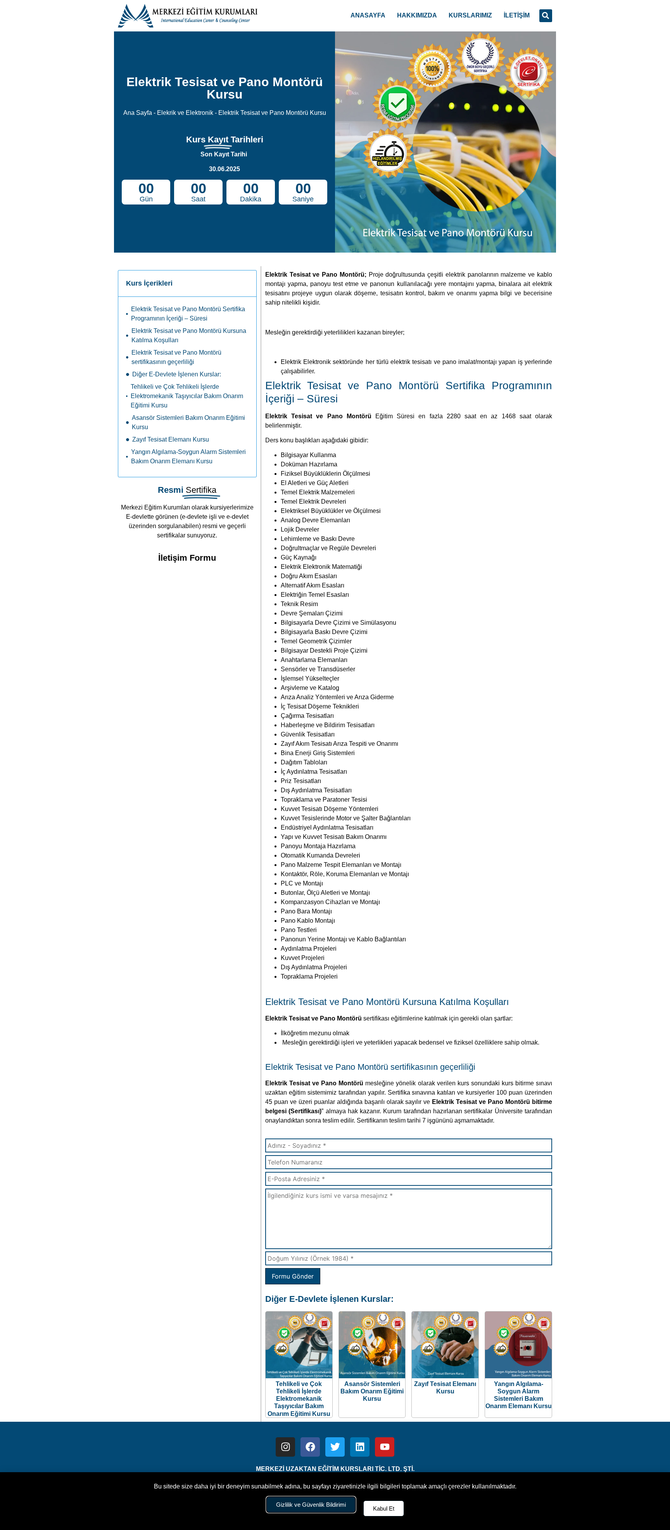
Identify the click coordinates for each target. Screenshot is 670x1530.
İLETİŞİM (517, 15)
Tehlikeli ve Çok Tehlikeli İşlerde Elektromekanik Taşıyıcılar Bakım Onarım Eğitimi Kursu (187, 396)
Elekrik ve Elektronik (185, 112)
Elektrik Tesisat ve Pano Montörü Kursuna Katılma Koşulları (188, 335)
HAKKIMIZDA (417, 15)
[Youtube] (384, 1447)
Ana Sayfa (137, 112)
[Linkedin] (360, 1447)
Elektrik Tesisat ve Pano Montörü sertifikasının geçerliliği (176, 357)
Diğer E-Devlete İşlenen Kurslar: (176, 374)
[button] (545, 15)
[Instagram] (285, 1447)
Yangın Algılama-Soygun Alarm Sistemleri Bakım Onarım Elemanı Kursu (188, 456)
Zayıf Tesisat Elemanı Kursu (170, 439)
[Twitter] (335, 1447)
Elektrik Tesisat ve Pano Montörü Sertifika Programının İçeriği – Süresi (188, 314)
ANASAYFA (368, 15)
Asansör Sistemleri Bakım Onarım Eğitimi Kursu (188, 422)
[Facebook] (310, 1447)
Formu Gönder (293, 1276)
